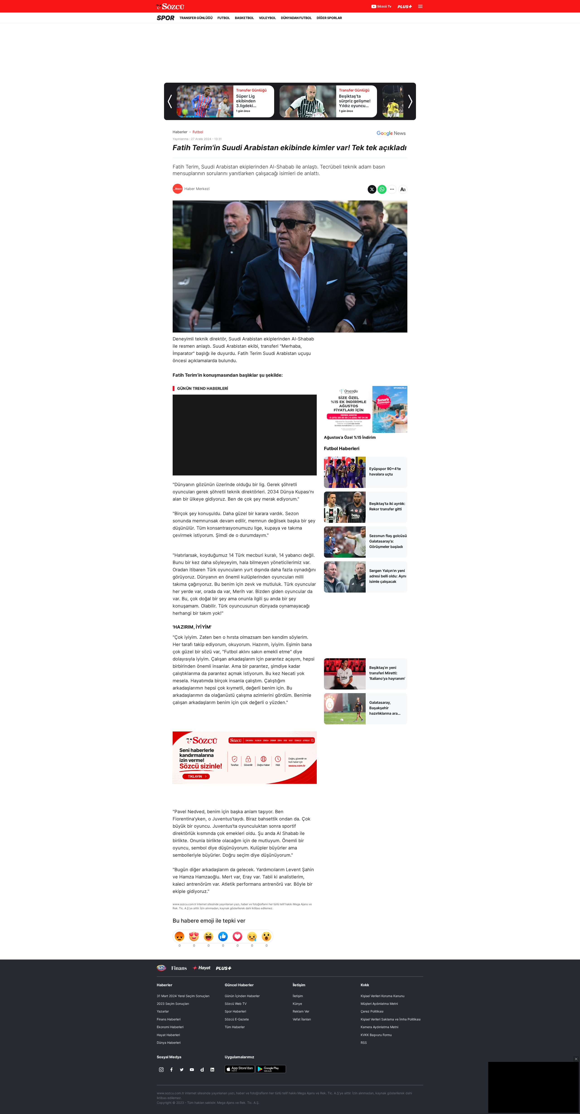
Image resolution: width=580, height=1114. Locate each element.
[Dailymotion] (202, 1069)
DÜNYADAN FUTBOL (296, 18)
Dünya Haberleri (169, 1042)
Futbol (198, 132)
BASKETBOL (244, 18)
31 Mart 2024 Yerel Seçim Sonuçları (183, 996)
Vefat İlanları (302, 1019)
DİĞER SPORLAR (329, 18)
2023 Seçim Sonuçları (173, 1003)
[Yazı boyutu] (402, 189)
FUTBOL (224, 18)
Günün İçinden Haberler (242, 996)
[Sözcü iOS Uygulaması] (240, 1068)
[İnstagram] (161, 1069)
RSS (364, 1042)
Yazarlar (163, 1011)
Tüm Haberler (235, 1027)
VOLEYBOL (267, 18)
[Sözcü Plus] (223, 968)
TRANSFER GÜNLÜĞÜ (196, 18)
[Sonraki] (410, 101)
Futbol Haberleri (341, 448)
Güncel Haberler (239, 985)
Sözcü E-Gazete (237, 1019)
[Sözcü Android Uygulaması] (271, 1068)
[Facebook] (171, 1069)
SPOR (165, 18)
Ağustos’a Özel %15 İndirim (350, 437)
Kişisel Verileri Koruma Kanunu (382, 996)
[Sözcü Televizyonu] (161, 968)
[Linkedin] (212, 1069)
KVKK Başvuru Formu (376, 1035)
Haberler (180, 132)
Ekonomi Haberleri (170, 1027)
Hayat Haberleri (168, 1035)
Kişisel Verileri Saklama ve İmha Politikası (390, 1019)
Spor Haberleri (235, 1011)
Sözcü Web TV (235, 1003)
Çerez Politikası (372, 1011)
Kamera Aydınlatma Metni (379, 1027)
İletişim (298, 996)
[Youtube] (191, 1069)
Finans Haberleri (169, 1019)
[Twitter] (181, 1069)
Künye (297, 1003)
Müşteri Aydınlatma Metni (379, 1003)
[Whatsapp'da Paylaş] (382, 189)
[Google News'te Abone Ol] (391, 133)
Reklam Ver (301, 1011)
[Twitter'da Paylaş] (372, 189)
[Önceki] (170, 101)
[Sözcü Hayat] (201, 968)
